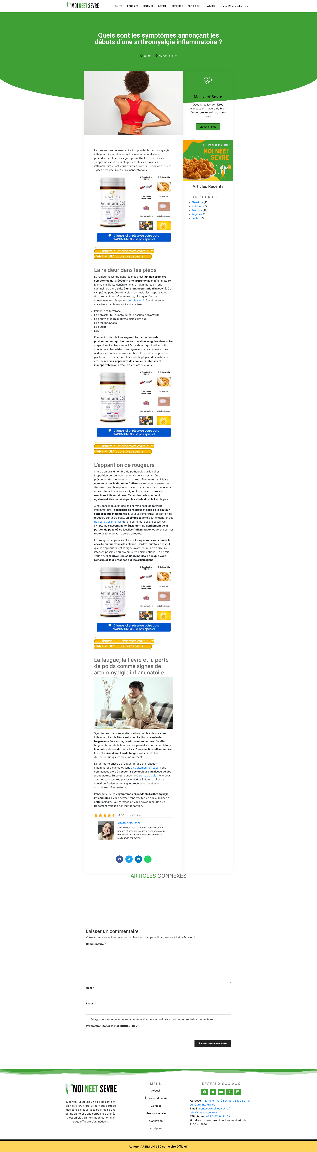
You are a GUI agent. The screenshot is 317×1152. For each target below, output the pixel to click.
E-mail (91, 1003)
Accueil (155, 1090)
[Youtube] (221, 1092)
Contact (156, 1105)
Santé (118, 6)
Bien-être (177, 6)
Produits (132, 6)
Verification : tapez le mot (113, 1026)
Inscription (155, 1128)
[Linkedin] (237, 1092)
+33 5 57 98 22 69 (218, 1116)
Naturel (210, 6)
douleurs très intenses (108, 521)
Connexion (156, 1120)
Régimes (148, 6)
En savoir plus (208, 126)
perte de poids (148, 775)
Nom (90, 987)
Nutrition (194, 6)
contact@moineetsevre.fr (234, 6)
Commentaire (96, 944)
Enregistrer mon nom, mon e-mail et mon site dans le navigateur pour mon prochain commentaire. (151, 1019)
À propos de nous (156, 1098)
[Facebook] (204, 1092)
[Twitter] (213, 1092)
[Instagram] (229, 1092)
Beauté (162, 6)
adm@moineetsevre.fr (203, 1112)
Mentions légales (155, 1113)
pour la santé (136, 300)
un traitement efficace (144, 767)
